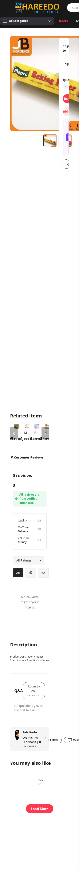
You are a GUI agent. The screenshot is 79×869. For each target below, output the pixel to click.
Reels (63, 21)
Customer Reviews (28, 457)
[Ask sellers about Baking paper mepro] (66, 137)
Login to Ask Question (33, 690)
